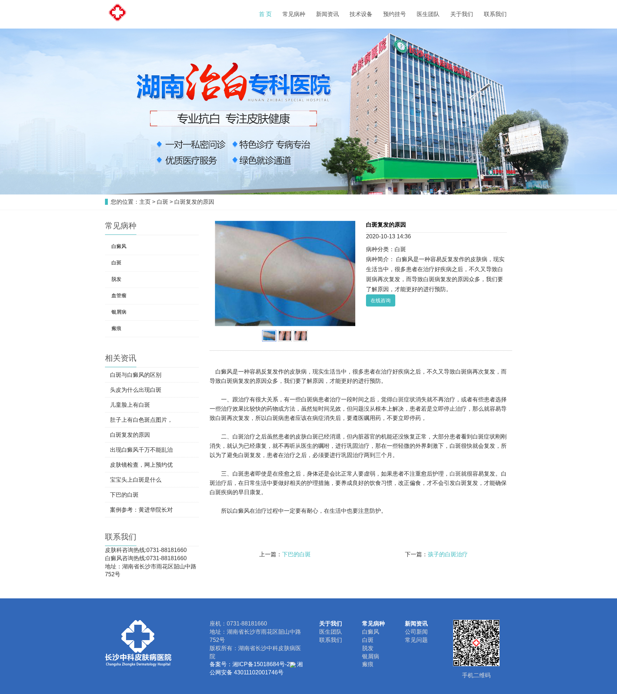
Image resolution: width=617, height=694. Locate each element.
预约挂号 (394, 14)
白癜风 (118, 246)
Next (346, 273)
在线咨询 (381, 300)
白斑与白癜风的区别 (135, 375)
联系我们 (495, 14)
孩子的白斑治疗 (448, 554)
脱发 (116, 279)
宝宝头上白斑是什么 (135, 480)
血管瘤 (118, 295)
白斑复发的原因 (194, 202)
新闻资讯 (327, 14)
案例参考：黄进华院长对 (141, 510)
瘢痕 (116, 328)
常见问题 (416, 640)
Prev (224, 273)
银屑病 (118, 312)
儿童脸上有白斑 (130, 405)
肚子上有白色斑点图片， (141, 420)
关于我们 (461, 14)
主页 (145, 202)
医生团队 (428, 14)
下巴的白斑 (296, 554)
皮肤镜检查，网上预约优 (141, 465)
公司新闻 (416, 632)
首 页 (265, 14)
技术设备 (361, 14)
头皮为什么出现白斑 (135, 390)
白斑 (162, 202)
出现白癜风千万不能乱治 (141, 450)
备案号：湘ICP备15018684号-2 (250, 664)
